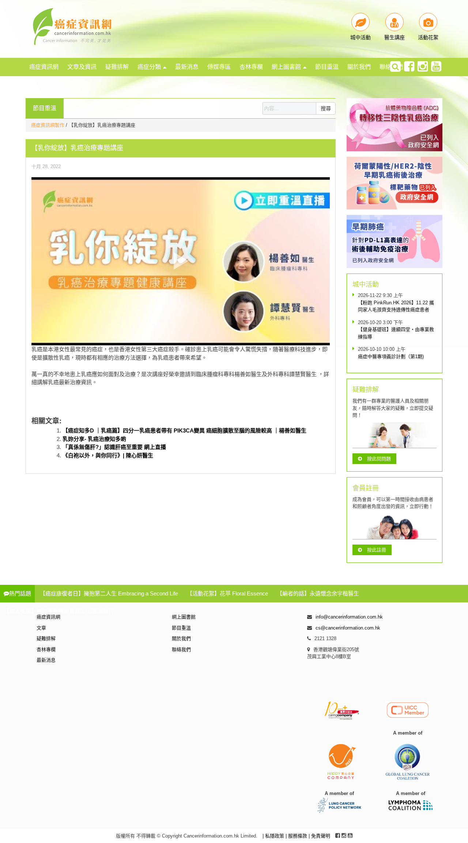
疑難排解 (117, 67)
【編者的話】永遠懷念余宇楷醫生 (318, 593)
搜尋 (326, 108)
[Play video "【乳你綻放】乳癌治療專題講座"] (180, 261)
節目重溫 (327, 67)
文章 (41, 628)
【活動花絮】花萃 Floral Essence (227, 593)
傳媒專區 (219, 67)
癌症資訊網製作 (48, 125)
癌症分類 (149, 67)
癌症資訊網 (43, 67)
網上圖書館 (286, 67)
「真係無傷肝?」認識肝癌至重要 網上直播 (114, 447)
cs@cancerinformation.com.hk (348, 628)
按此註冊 (376, 550)
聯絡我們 (181, 649)
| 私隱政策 (274, 836)
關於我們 (359, 67)
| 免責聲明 (319, 836)
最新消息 (187, 67)
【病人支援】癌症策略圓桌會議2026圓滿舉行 (59, 611)
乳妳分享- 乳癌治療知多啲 (94, 439)
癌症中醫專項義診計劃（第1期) (391, 356)
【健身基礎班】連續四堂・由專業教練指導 (396, 333)
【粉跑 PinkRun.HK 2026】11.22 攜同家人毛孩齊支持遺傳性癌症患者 (396, 306)
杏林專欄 (251, 67)
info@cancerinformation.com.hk (349, 617)
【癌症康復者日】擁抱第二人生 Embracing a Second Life (109, 593)
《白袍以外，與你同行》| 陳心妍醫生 (108, 455)
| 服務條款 (297, 836)
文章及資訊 (82, 67)
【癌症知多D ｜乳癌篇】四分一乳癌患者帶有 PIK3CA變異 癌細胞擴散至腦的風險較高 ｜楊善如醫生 (184, 430)
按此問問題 (379, 458)
